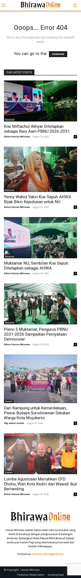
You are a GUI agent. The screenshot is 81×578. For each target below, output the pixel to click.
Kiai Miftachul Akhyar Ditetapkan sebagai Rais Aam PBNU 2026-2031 (37, 129)
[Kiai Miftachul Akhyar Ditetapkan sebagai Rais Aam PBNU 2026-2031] (40, 100)
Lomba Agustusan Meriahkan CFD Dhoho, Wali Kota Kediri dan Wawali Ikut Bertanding (40, 484)
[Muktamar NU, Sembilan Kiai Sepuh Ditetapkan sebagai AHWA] (40, 237)
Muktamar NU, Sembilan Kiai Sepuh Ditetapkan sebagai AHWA (36, 265)
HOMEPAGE (58, 54)
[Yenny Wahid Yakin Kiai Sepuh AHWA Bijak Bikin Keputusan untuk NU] (40, 169)
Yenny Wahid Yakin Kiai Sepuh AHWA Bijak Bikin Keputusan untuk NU (37, 199)
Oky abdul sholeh (14, 423)
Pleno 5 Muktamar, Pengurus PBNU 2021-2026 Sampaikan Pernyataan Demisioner (36, 334)
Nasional (9, 119)
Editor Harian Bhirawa (17, 136)
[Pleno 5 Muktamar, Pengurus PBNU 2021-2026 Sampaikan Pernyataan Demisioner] (40, 303)
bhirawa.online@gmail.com (48, 553)
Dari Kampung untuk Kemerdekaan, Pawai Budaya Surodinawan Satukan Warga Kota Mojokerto (37, 413)
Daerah (8, 401)
